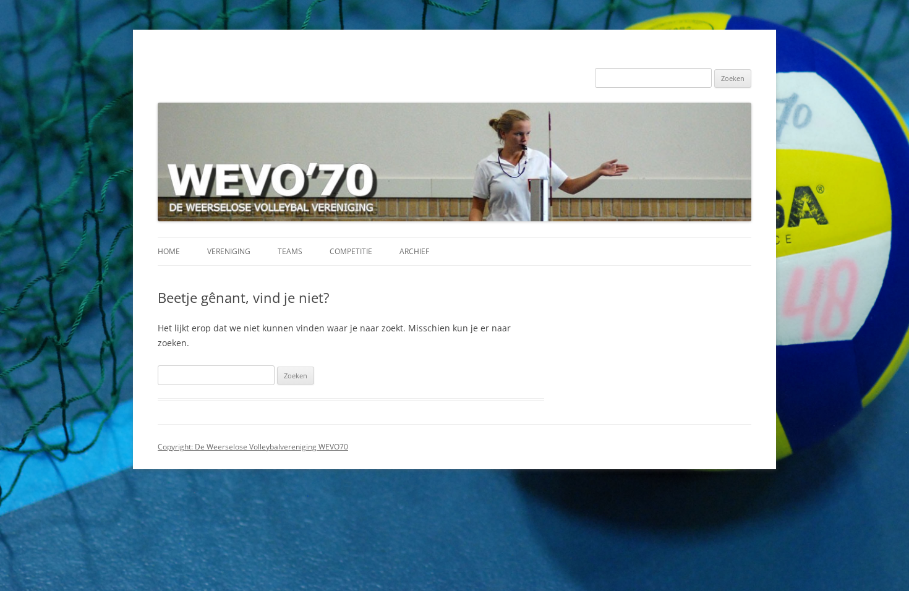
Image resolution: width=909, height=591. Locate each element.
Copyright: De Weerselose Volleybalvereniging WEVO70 (253, 446)
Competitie (351, 251)
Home (169, 251)
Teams (290, 251)
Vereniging (228, 251)
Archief (414, 251)
